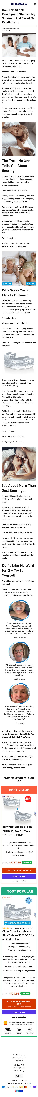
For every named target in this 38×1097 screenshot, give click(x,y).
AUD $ (18, 1076)
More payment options (19, 881)
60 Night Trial (19, 1065)
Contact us (19, 1061)
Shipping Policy (19, 1068)
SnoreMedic (22, 1081)
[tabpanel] (17, 809)
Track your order (19, 1055)
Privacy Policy (19, 1071)
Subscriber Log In (19, 1058)
